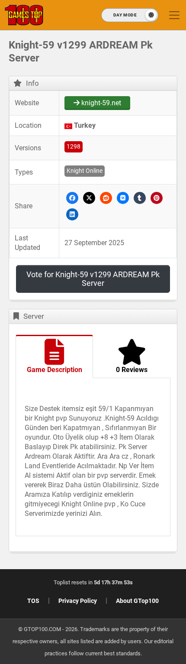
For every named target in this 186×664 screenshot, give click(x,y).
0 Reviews (132, 370)
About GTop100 (137, 600)
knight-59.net (100, 103)
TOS (33, 600)
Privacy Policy (77, 600)
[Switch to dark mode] (129, 15)
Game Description (54, 370)
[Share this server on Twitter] (88, 198)
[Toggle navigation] (174, 15)
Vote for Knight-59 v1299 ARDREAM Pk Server (93, 279)
